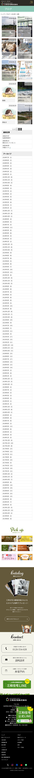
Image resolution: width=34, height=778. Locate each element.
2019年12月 (7, 379)
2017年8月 (7, 451)
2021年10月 (7, 317)
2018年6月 (7, 423)
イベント (3, 747)
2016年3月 (7, 499)
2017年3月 (7, 465)
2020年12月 (8, 345)
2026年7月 (7, 157)
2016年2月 (7, 502)
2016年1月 (7, 505)
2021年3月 (7, 337)
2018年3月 (7, 432)
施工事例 (3, 745)
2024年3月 (7, 236)
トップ (3, 735)
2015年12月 (7, 507)
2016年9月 (7, 482)
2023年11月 (7, 247)
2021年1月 (7, 342)
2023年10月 (7, 250)
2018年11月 (7, 409)
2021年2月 (7, 339)
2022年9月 (7, 286)
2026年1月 (7, 174)
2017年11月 (8, 443)
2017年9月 (7, 449)
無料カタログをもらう (13, 619)
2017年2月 (7, 468)
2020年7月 (7, 359)
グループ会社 (20, 747)
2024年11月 (7, 213)
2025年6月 (7, 194)
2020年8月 (7, 356)
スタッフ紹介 (20, 740)
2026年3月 (7, 169)
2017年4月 (7, 463)
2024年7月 (7, 225)
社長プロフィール (21, 737)
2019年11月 (7, 381)
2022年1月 (7, 309)
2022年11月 (7, 281)
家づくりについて (5, 737)
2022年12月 (7, 278)
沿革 (18, 745)
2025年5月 (7, 197)
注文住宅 (3, 740)
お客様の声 (4, 750)
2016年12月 (7, 474)
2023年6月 (7, 261)
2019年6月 (7, 393)
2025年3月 (7, 202)
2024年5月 (7, 230)
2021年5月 (7, 331)
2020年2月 (7, 373)
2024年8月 (7, 222)
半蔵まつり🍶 (7, 147)
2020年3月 (7, 370)
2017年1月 (7, 471)
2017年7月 (7, 454)
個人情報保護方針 (5, 757)
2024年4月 (7, 233)
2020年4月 (7, 367)
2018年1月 (7, 437)
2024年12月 (7, 211)
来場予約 (3, 755)
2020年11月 (8, 348)
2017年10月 (7, 446)
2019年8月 (7, 387)
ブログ (19, 735)
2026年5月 (7, 163)
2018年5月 (7, 426)
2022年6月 (7, 295)
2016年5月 (7, 493)
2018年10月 (7, 412)
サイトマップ (4, 759)
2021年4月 (7, 334)
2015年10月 (7, 513)
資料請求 (3, 752)
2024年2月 (7, 239)
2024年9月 (7, 219)
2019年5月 (7, 395)
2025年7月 (7, 191)
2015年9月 (7, 516)
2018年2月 (7, 435)
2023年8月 (7, 255)
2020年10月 (8, 351)
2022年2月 (7, 306)
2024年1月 (7, 241)
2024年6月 (7, 227)
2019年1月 (7, 404)
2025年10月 (7, 183)
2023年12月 (7, 244)
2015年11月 (8, 510)
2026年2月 (7, 171)
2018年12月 (7, 407)
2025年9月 (7, 185)
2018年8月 (7, 418)
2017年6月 (7, 457)
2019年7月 (7, 390)
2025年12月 (7, 177)
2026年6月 (7, 160)
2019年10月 (7, 384)
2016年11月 (7, 477)
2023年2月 (7, 272)
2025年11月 (7, 180)
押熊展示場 (4, 742)
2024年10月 (7, 216)
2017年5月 (7, 460)
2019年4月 (7, 398)
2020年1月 (7, 376)
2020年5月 (7, 365)
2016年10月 (7, 479)
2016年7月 (7, 488)
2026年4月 (7, 166)
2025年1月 (7, 208)
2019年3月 (7, 401)
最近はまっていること (9, 143)
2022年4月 (7, 300)
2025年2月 (7, 205)
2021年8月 (7, 323)
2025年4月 (7, 199)
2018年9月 (7, 415)
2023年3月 (7, 269)
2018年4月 (7, 429)
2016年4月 (7, 496)
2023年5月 (7, 264)
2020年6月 (7, 362)
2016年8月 (7, 485)
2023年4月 (7, 267)
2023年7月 (7, 258)
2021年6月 (7, 328)
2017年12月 (7, 440)
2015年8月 (7, 519)
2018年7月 (7, 421)
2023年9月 (7, 253)
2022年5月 (7, 297)
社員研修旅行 (6, 138)
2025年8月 (7, 188)
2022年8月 (7, 289)
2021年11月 (7, 314)
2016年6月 (7, 491)
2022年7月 (7, 292)
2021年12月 (7, 311)
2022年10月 (7, 283)
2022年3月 (7, 303)
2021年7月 (7, 325)
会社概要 (19, 742)
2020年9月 (7, 353)
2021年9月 (7, 320)
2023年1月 (7, 275)
